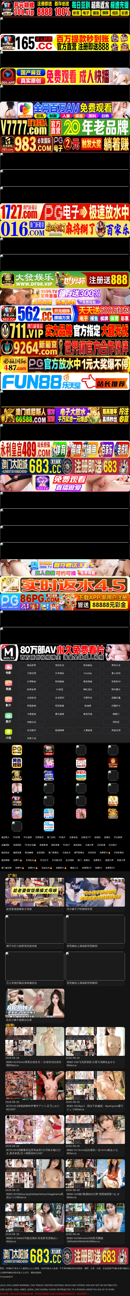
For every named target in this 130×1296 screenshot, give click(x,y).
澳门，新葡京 (84, 860)
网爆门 (116, 713)
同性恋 (116, 721)
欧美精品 (87, 665)
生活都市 (31, 730)
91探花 (59, 689)
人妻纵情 (87, 730)
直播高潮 (43, 844)
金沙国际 (70, 860)
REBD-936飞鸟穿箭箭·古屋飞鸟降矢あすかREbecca (91, 1063)
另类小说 (31, 738)
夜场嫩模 (29, 852)
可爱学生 (87, 697)
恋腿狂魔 (116, 697)
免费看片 (97, 860)
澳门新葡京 (53, 852)
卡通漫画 (31, 713)
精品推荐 (31, 665)
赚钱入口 (74, 867)
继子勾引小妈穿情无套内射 (21, 946)
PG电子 (62, 837)
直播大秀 (121, 860)
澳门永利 (51, 837)
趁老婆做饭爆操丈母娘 (19, 909)
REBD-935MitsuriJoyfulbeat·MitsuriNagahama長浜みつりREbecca (34, 1195)
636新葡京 (119, 852)
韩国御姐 (59, 681)
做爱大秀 (109, 860)
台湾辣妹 (31, 681)
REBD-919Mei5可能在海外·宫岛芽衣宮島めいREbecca (32, 1239)
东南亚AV (116, 681)
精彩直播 (55, 844)
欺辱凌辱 (31, 689)
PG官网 (16, 837)
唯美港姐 (87, 681)
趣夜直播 (17, 852)
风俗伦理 (116, 730)
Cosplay (88, 673)
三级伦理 (31, 673)
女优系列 (59, 697)
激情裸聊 (5, 860)
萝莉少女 (116, 665)
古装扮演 (31, 697)
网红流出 (87, 689)
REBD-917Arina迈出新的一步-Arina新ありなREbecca (92, 1151)
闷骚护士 (116, 705)
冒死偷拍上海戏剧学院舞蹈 (82, 946)
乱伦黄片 (113, 844)
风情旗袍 (31, 705)
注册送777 (86, 837)
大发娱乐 (66, 852)
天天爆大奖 (57, 860)
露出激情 (59, 713)
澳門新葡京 (79, 852)
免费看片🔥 (105, 852)
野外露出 (116, 689)
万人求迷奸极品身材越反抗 (21, 982)
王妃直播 (101, 844)
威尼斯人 (5, 837)
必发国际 (41, 852)
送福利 (97, 837)
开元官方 (44, 860)
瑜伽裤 (87, 705)
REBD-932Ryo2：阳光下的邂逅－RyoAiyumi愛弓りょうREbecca (95, 1107)
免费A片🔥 (33, 867)
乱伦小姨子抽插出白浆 (19, 1019)
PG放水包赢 (30, 844)
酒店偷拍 (77, 844)
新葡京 (107, 837)
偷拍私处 (5, 852)
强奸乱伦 (59, 665)
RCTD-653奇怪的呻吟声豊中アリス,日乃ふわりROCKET (33, 1107)
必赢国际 (5, 844)
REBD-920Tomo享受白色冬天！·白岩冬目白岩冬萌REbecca (34, 1063)
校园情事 (59, 730)
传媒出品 (31, 721)
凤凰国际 (17, 844)
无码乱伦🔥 (31, 860)
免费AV (98, 867)
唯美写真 (87, 713)
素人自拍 (116, 673)
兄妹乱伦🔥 (46, 867)
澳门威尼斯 (6, 867)
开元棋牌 (28, 837)
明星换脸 (59, 705)
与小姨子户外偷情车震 (79, 909)
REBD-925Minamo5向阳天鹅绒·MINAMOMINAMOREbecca (85, 1239)
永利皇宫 (92, 852)
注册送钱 (73, 837)
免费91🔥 (19, 867)
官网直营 (39, 837)
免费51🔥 (17, 860)
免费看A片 (87, 867)
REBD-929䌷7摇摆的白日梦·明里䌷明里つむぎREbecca (93, 1195)
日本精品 (59, 673)
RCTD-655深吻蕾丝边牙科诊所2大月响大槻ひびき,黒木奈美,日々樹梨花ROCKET (33, 1151)
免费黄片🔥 (61, 867)
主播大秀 (89, 844)
